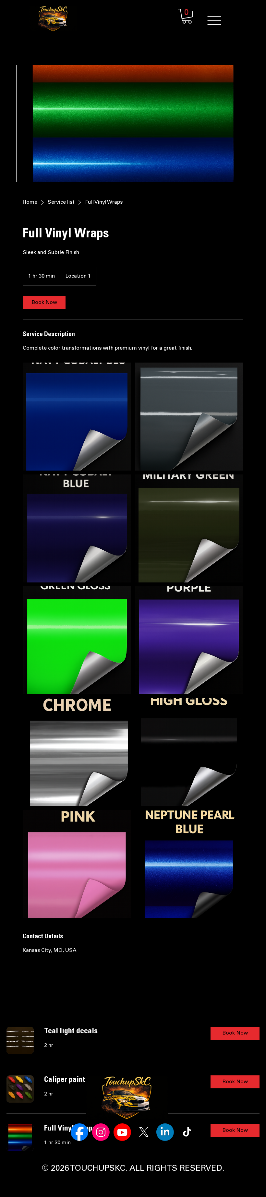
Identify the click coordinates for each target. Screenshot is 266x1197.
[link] (44, 302)
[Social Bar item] (79, 1132)
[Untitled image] (77, 417)
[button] (187, 16)
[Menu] (214, 20)
